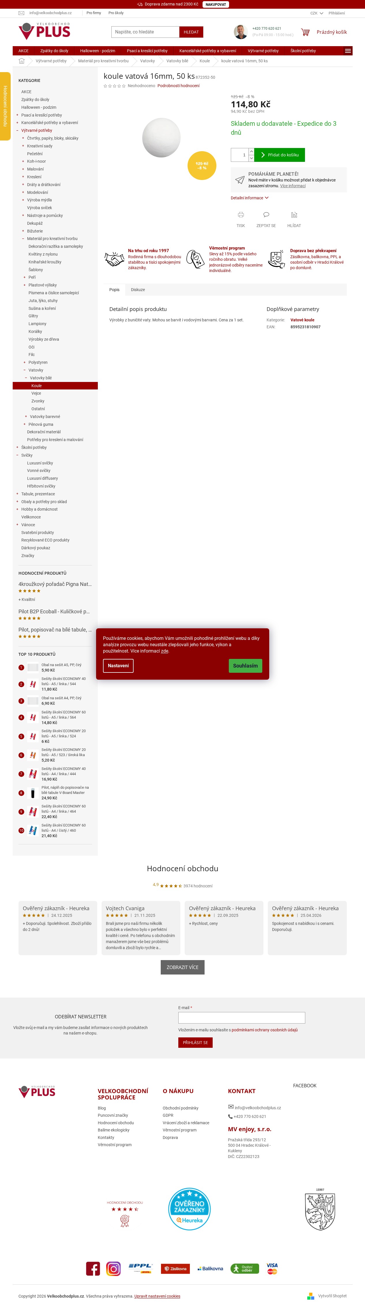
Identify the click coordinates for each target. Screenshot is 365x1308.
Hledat (191, 32)
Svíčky (27, 455)
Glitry (33, 316)
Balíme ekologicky (114, 1130)
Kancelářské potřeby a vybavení (49, 122)
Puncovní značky (113, 1115)
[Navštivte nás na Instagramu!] (113, 1268)
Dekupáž (35, 223)
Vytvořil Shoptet (332, 1296)
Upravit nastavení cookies (157, 1296)
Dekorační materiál (44, 432)
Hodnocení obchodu (182, 868)
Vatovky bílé (41, 378)
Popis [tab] (114, 289)
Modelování (37, 192)
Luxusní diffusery (42, 478)
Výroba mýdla (39, 200)
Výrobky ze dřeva (44, 339)
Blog (102, 1108)
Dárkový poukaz (35, 548)
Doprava (170, 1137)
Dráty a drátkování (43, 184)
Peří (32, 277)
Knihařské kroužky (45, 262)
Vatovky (36, 370)
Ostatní (38, 408)
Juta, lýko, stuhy (43, 300)
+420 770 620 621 (266, 29)
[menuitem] (23, 50)
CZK (314, 13)
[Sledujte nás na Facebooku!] (93, 1268)
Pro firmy (94, 13)
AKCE (26, 91)
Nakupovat (216, 5)
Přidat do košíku (283, 155)
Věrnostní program (115, 1144)
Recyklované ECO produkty (45, 540)
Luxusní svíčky (40, 463)
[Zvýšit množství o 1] (251, 151)
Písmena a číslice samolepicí (54, 293)
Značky (27, 555)
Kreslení (34, 177)
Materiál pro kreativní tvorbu (52, 238)
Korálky (35, 331)
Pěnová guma (41, 424)
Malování (35, 169)
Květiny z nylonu (43, 254)
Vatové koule (303, 320)
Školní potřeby (34, 447)
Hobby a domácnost (39, 509)
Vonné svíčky (38, 470)
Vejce (36, 393)
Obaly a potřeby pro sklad (44, 501)
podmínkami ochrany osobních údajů (265, 1030)
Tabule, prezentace (38, 494)
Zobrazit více (183, 967)
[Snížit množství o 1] (251, 158)
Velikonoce (31, 517)
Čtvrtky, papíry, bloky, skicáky (52, 138)
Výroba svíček (39, 207)
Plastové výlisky (43, 285)
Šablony (36, 269)
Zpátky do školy (35, 99)
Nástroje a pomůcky (45, 215)
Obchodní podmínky (181, 1108)
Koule (36, 385)
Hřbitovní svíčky (41, 486)
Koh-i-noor (36, 161)
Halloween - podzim (38, 107)
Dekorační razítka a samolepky (56, 246)
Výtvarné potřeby (36, 130)
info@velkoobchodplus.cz (254, 1107)
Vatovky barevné (45, 416)
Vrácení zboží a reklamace (186, 1122)
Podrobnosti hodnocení (178, 85)
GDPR (168, 1115)
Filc (32, 354)
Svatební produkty (37, 532)
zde (164, 651)
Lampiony (37, 323)
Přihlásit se (195, 1042)
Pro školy (115, 13)
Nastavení (118, 665)
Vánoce (28, 524)
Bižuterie (35, 231)
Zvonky (37, 401)
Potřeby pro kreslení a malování (55, 439)
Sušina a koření (42, 308)
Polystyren (38, 362)
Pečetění (34, 153)
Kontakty (106, 1137)
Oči (31, 347)
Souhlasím (245, 666)
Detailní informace (247, 198)
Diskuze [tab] (138, 289)
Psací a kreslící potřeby (41, 115)
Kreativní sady (40, 146)
